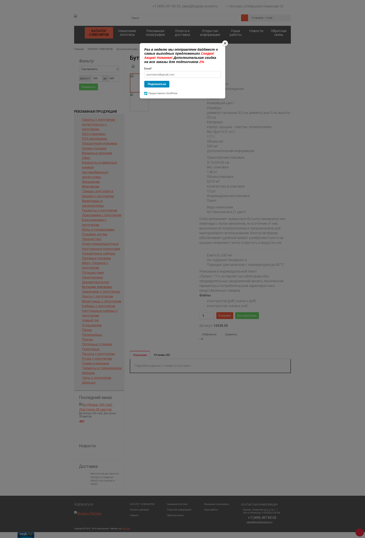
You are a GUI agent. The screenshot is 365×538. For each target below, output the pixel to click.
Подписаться (157, 84)
